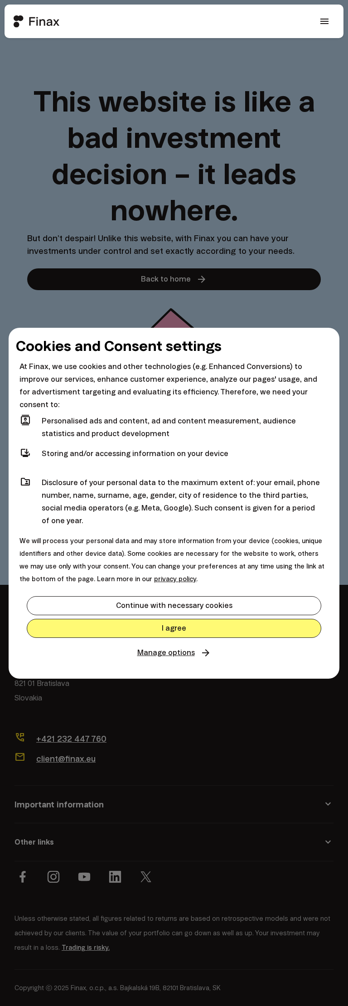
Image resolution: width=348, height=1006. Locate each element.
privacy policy (175, 579)
